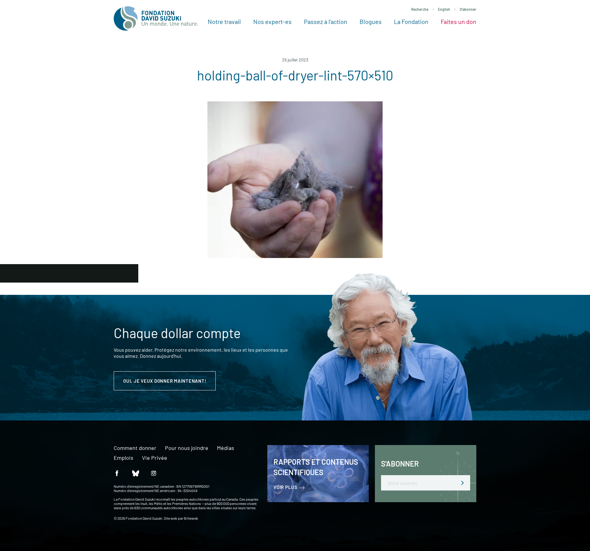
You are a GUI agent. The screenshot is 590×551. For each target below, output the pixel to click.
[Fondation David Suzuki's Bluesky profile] (135, 473)
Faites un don (458, 21)
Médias (225, 448)
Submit (462, 482)
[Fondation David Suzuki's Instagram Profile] (153, 473)
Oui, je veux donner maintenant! (164, 381)
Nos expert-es (272, 21)
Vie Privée (154, 458)
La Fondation (411, 21)
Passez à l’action (325, 21)
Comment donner (135, 448)
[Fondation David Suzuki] (156, 18)
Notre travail (224, 21)
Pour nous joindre (186, 448)
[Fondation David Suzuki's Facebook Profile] (116, 473)
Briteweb (191, 518)
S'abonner (468, 9)
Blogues (371, 21)
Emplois (123, 458)
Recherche (419, 9)
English (444, 9)
